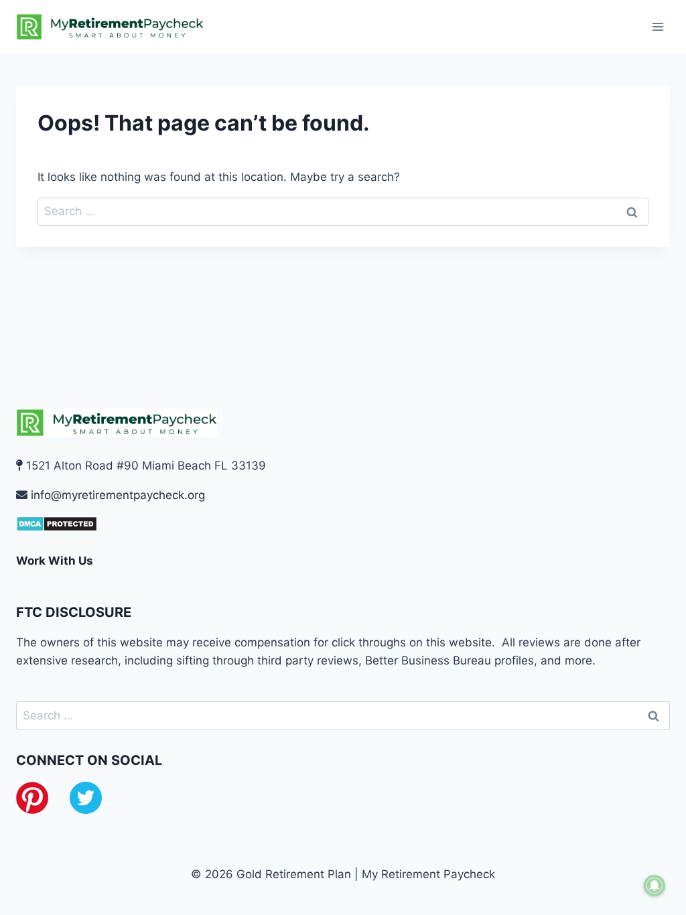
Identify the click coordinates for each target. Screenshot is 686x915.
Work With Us (54, 560)
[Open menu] (657, 26)
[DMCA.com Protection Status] (343, 524)
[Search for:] (343, 211)
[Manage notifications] (654, 885)
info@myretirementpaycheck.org (118, 495)
